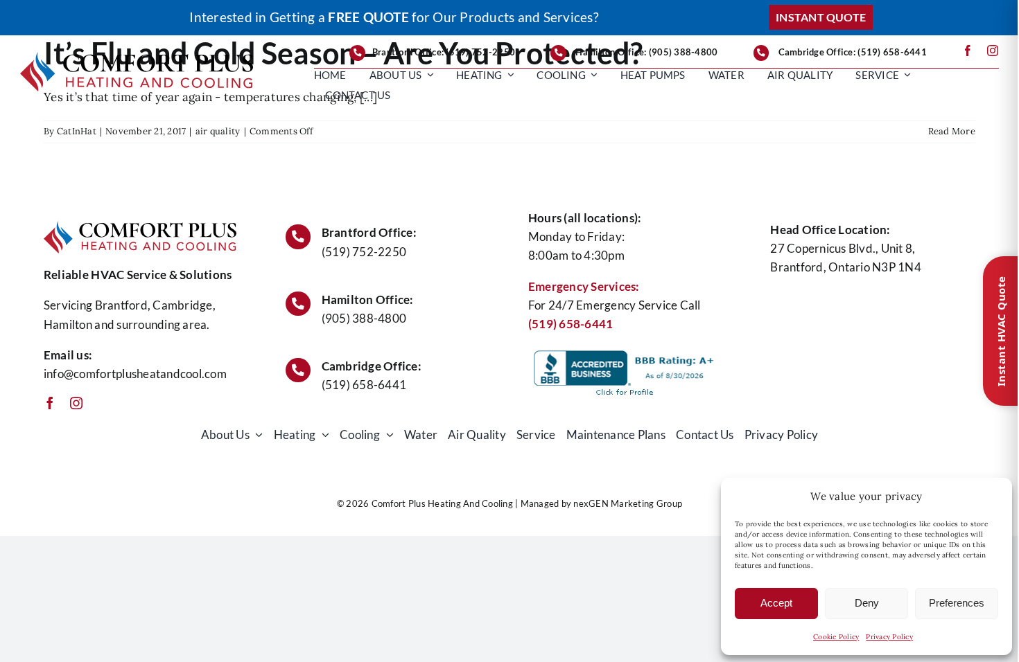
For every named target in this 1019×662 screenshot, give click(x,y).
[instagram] (992, 50)
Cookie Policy (836, 636)
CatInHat (76, 131)
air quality (218, 131)
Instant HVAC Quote (1001, 331)
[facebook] (967, 50)
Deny (867, 603)
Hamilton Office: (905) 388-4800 (646, 51)
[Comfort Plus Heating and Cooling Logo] (136, 57)
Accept (776, 603)
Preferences (956, 603)
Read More (951, 131)
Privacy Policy (889, 636)
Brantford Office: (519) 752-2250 (443, 51)
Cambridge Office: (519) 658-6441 (852, 51)
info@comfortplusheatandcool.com (135, 373)
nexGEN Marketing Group (627, 503)
